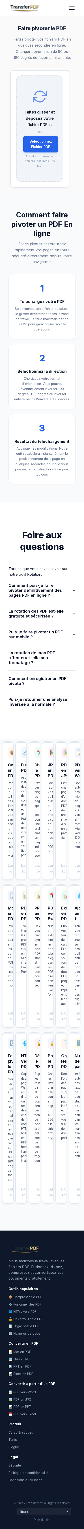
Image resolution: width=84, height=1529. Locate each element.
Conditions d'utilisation (25, 1480)
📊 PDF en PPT (20, 1407)
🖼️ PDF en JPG (20, 1399)
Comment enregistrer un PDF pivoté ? (42, 681)
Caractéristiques (21, 1432)
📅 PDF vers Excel (22, 1414)
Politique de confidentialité (29, 1473)
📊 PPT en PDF (20, 1366)
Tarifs (13, 1439)
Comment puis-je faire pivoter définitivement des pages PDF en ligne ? (42, 590)
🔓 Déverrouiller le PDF (26, 1319)
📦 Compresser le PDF (25, 1297)
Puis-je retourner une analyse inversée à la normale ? (42, 702)
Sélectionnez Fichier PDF (41, 144)
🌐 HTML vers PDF (23, 1311)
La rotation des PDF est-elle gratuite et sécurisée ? (42, 613)
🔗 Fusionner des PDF (25, 1304)
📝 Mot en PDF (20, 1352)
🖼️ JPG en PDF (20, 1359)
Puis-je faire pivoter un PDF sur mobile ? (42, 634)
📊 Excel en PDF (21, 1374)
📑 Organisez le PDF (24, 1326)
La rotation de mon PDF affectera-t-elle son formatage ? (42, 657)
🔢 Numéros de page (24, 1333)
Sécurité (15, 1465)
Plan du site (42, 1520)
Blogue (14, 1447)
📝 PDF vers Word (22, 1392)
